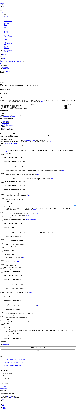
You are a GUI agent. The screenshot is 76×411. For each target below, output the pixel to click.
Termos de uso (4, 408)
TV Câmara (5, 47)
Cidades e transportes (7, 17)
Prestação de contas (6, 52)
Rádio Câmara (6, 46)
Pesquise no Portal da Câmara (4, 60)
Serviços (5, 28)
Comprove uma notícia (7, 49)
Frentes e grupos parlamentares (8, 36)
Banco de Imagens (6, 48)
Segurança (5, 25)
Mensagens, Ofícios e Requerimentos (7, 128)
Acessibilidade (4, 5)
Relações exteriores (6, 23)
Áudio (5, 380)
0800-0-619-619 (9, 396)
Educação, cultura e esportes (8, 21)
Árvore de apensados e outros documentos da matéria (7, 116)
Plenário (5, 38)
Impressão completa (5, 67)
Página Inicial (2, 61)
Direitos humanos (6, 19)
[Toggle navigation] (4, 14)
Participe (5, 44)
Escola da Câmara (6, 30)
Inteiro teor (8, 71)
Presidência (5, 29)
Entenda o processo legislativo (8, 43)
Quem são (5, 34)
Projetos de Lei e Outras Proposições (16, 61)
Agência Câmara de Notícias (8, 45)
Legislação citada (4, 124)
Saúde (5, 24)
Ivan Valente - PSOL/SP (11, 80)
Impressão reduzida (4, 66)
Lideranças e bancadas (7, 35)
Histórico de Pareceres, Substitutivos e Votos (8, 125)
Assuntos (3, 15)
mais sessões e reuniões (3, 388)
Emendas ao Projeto (5, 121)
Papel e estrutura (6, 31)
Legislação (5, 42)
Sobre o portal (4, 407)
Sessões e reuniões (6, 40)
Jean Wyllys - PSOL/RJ (19, 80)
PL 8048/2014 (3, 63)
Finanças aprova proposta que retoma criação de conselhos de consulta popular (13, 362)
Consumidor (5, 18)
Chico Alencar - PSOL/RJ (4, 80)
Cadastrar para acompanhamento (11, 143)
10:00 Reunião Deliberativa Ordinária (29, 136)
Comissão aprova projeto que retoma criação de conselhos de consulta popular (13, 365)
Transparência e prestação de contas (7, 50)
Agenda (5, 27)
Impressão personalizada (5, 68)
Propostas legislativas (7, 37)
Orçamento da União (7, 41)
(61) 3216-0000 (12, 397)
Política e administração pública (8, 22)
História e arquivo (6, 32)
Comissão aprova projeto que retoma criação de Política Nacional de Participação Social (14, 359)
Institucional (3, 26)
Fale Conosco (4, 6)
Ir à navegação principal (5, 1)
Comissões (5, 39)
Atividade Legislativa (8, 61)
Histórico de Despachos (5, 123)
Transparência (6, 51)
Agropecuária (6, 16)
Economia (5, 20)
